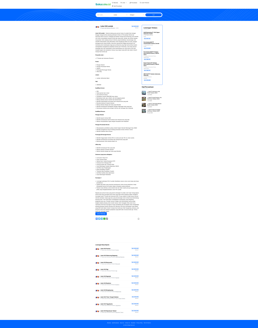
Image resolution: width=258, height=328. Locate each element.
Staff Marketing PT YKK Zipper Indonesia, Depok (152, 33)
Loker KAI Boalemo (105, 283)
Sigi (116, 270)
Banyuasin (117, 263)
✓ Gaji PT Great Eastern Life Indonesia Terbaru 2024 (154, 98)
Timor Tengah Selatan (120, 298)
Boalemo (117, 284)
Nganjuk (117, 277)
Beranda (116, 2)
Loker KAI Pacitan (105, 248)
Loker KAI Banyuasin (106, 262)
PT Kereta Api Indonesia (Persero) (107, 28)
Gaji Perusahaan (118, 6)
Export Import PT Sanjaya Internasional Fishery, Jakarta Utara (151, 64)
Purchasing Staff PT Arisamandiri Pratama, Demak (151, 42)
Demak (145, 46)
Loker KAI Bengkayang (106, 290)
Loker (123, 2)
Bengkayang (118, 291)
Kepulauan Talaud (119, 312)
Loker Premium (145, 2)
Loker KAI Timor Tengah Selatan (109, 297)
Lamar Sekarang (101, 213)
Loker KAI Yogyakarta (106, 304)
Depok (145, 36)
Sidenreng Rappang (119, 257)
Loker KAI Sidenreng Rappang (108, 255)
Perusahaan (134, 2)
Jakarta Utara (146, 57)
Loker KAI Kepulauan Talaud (108, 311)
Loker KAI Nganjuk (105, 276)
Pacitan (117, 250)
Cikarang (145, 78)
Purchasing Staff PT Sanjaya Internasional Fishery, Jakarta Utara (151, 53)
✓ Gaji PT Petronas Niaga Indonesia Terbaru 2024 (153, 110)
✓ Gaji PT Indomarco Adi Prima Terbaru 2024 (153, 92)
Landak (117, 28)
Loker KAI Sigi (104, 269)
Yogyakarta (118, 305)
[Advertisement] (117, 231)
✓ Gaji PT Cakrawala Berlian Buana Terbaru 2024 (154, 104)
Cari (154, 15)
